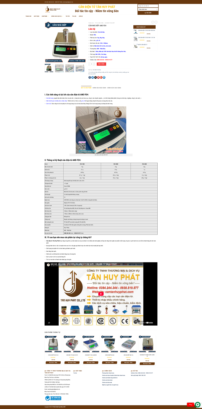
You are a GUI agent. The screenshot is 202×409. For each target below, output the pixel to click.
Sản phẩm (44, 16)
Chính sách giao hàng (114, 88)
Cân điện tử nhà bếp (110, 23)
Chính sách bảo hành (99, 88)
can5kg (124, 72)
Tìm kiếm (148, 13)
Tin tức (68, 16)
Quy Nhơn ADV (62, 407)
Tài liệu (74, 16)
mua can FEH (93, 73)
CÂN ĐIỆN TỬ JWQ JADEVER (91, 355)
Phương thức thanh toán (108, 373)
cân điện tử (85, 241)
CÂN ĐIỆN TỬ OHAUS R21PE (72, 355)
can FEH (106, 72)
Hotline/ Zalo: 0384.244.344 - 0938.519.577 (142, 373)
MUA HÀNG (101, 64)
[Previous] (47, 42)
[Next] (83, 42)
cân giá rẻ (111, 72)
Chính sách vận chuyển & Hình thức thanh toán (113, 375)
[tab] (86, 88)
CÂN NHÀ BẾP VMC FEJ (128, 355)
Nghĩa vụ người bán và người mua (110, 385)
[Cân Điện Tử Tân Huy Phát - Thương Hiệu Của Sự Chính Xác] (53, 9)
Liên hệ (81, 16)
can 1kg (92, 72)
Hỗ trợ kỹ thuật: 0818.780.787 (138, 375)
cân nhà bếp (115, 72)
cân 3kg (99, 72)
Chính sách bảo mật (107, 382)
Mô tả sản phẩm (86, 88)
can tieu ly (120, 72)
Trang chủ (28, 16)
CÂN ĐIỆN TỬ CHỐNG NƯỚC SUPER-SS (147, 355)
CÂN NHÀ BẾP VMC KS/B (53, 355)
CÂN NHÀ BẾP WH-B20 (109, 355)
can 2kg (95, 72)
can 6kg (102, 72)
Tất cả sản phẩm (99, 23)
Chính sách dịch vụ (56, 16)
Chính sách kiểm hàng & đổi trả (109, 377)
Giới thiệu (36, 16)
